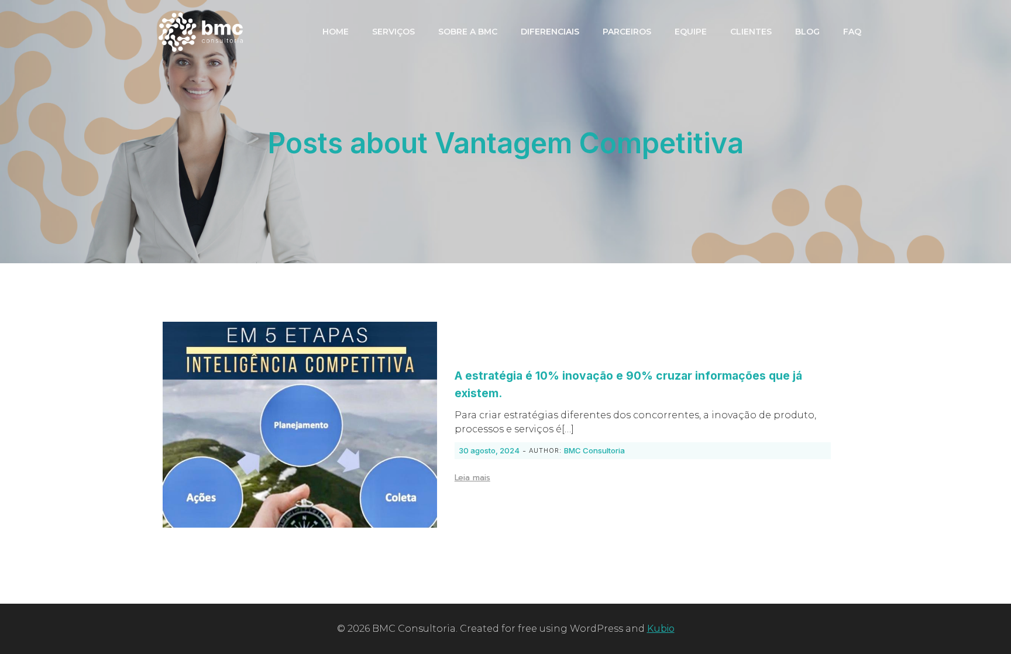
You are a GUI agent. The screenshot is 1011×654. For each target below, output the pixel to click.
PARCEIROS (627, 31)
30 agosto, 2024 (489, 450)
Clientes (751, 31)
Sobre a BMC (467, 31)
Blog (807, 31)
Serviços (393, 31)
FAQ (852, 31)
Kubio (661, 628)
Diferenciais (550, 31)
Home (335, 31)
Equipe (691, 31)
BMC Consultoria (594, 450)
